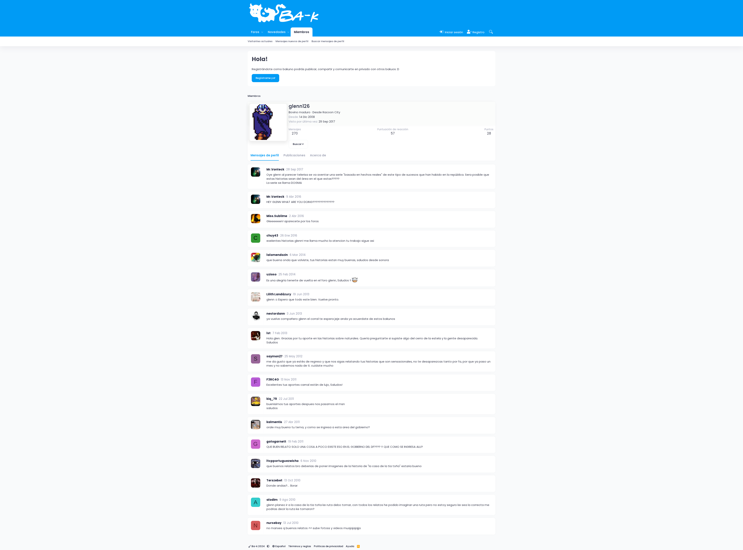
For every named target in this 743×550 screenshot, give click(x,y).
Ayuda (350, 546)
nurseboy (273, 523)
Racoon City (331, 112)
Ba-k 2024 (258, 546)
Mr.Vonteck (275, 169)
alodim (271, 500)
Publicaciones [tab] (294, 155)
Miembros (301, 32)
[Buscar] (490, 32)
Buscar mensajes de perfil (328, 41)
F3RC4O (272, 379)
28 (489, 133)
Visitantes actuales (260, 41)
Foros (255, 32)
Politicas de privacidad (328, 546)
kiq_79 (271, 399)
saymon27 (274, 356)
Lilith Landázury (278, 294)
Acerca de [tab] (318, 155)
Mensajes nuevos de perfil (292, 41)
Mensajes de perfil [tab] (265, 155)
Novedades (277, 32)
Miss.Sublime (276, 216)
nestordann (275, 314)
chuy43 (272, 235)
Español (280, 546)
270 (295, 133)
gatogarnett (276, 441)
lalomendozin (277, 255)
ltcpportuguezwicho (282, 461)
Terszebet (274, 480)
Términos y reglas (299, 546)
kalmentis (274, 422)
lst (268, 333)
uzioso (271, 274)
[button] (262, 32)
